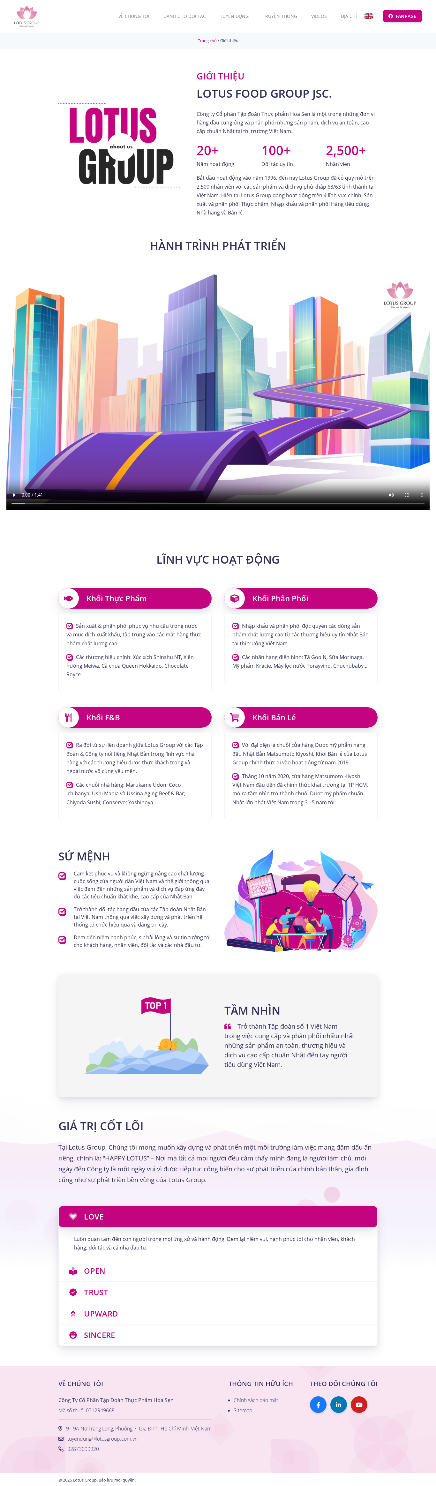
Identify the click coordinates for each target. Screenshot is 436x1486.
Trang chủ (207, 40)
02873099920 (83, 1448)
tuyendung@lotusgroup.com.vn (102, 1438)
